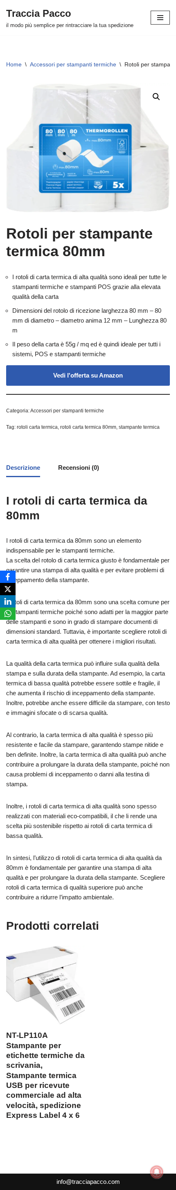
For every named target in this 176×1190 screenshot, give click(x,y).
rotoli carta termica (37, 427)
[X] (8, 589)
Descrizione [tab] (23, 467)
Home (14, 64)
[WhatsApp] (8, 614)
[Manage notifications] (156, 1172)
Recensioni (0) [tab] (78, 467)
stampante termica (139, 427)
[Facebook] (8, 577)
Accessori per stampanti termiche (73, 64)
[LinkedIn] (8, 601)
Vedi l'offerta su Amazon (88, 375)
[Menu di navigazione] (160, 18)
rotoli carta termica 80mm (88, 427)
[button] (156, 96)
